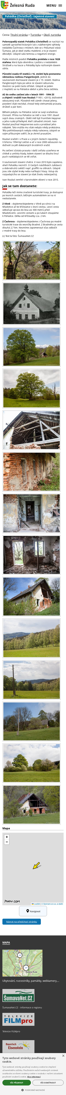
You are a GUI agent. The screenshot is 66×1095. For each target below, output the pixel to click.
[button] (33, 1089)
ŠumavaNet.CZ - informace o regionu (22, 1007)
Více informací (34, 1076)
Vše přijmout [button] (16, 1082)
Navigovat (35, 911)
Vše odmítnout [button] (48, 1082)
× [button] (63, 1056)
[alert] (33, 1074)
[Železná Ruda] (17, 7)
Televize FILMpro (11, 1031)
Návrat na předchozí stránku (21, 921)
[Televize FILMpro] (18, 1025)
